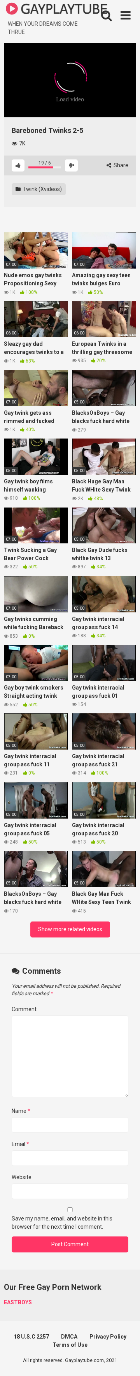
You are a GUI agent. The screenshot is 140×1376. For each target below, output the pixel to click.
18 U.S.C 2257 (31, 1337)
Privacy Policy (107, 1337)
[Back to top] (125, 1360)
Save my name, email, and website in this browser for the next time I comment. (62, 1222)
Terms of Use (70, 1345)
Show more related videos (70, 929)
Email (20, 1144)
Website (22, 1177)
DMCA (69, 1337)
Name (21, 1111)
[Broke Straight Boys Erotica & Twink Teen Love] (57, 10)
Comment (24, 1009)
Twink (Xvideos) (41, 189)
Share (120, 165)
